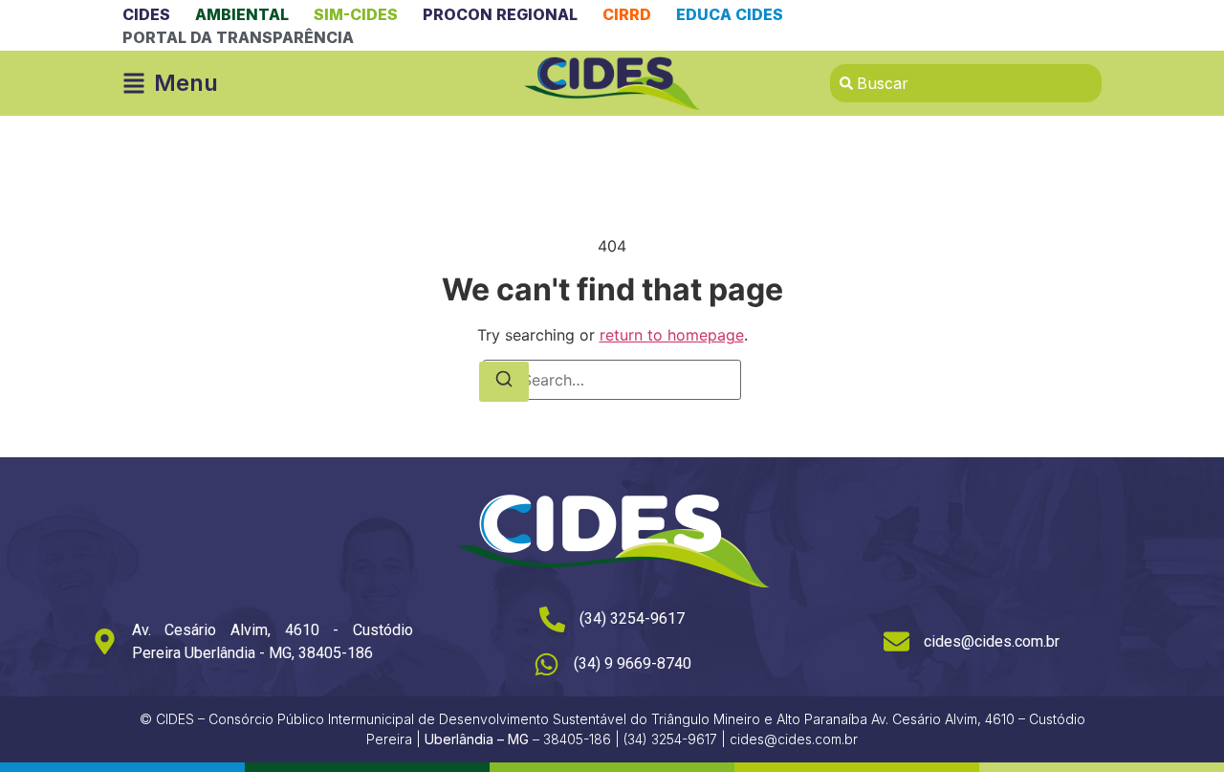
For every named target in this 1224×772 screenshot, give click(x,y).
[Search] (504, 382)
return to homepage (672, 334)
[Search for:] (612, 380)
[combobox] (966, 83)
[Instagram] (1035, 26)
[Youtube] (1072, 26)
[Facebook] (999, 26)
